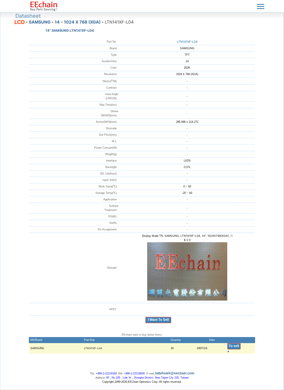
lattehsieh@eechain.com (174, 373)
